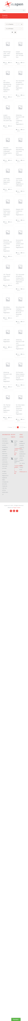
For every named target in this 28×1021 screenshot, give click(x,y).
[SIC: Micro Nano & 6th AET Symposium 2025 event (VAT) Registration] (20, 397)
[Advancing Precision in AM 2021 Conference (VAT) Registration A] (20, 107)
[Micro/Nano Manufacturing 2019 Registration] (7, 299)
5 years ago (15, 453)
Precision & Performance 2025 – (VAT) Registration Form (6, 212)
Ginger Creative (16, 507)
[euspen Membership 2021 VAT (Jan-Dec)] (20, 43)
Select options (6, 63)
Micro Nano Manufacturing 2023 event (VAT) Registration (20, 151)
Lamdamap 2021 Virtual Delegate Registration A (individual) (19, 182)
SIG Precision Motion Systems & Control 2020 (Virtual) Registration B (20, 376)
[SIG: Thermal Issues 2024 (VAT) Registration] (7, 266)
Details (10, 62)
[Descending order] (21, 24)
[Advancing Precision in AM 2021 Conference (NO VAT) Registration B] (20, 331)
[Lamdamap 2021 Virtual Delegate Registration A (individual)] (20, 170)
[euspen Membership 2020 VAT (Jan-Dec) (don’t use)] (7, 107)
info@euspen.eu (23, 471)
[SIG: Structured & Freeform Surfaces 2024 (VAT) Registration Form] (20, 72)
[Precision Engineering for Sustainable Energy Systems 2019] (7, 139)
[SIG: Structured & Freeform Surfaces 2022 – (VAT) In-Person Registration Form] (20, 266)
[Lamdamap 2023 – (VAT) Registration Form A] (7, 170)
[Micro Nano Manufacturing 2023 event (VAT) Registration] (20, 139)
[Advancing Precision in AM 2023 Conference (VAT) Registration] (7, 364)
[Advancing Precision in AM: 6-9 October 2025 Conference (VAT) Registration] (7, 232)
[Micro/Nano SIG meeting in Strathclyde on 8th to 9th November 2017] (20, 299)
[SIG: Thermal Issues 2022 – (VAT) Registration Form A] (7, 397)
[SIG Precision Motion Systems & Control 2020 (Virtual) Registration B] (20, 364)
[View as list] (15, 32)
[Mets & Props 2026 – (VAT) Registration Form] (7, 43)
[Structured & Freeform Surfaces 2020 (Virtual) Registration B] (20, 232)
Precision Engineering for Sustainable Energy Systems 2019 (7, 151)
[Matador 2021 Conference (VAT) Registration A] (20, 201)
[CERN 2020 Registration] (7, 331)
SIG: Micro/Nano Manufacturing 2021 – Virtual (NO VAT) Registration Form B (7, 86)
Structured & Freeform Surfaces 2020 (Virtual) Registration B (20, 243)
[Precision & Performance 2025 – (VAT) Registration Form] (7, 201)
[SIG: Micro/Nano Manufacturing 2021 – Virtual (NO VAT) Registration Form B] (7, 72)
